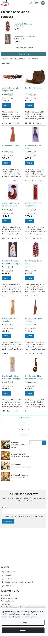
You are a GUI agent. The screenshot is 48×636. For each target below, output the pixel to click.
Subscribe (8, 521)
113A (8, 411)
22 (26, 123)
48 (34, 238)
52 (30, 238)
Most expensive (33, 58)
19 (34, 353)
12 (3, 296)
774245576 (8, 579)
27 (26, 353)
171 (9, 181)
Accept (23, 630)
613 (3, 238)
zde (36, 617)
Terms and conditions (8, 601)
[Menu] (42, 3)
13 (31, 296)
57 (26, 238)
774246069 (8, 575)
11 (26, 181)
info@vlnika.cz (10, 572)
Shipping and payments (9, 598)
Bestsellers (6, 63)
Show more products (23, 48)
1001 (4, 181)
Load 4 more (24, 418)
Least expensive (20, 58)
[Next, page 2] (24, 424)
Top (25, 435)
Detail (6, 105)
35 (8, 238)
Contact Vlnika (6, 595)
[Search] (30, 3)
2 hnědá (5, 353)
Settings (23, 623)
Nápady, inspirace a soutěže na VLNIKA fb (19, 582)
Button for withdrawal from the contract (15, 607)
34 (12, 238)
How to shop (5, 604)
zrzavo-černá (7, 123)
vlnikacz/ (8, 585)
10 (30, 123)
